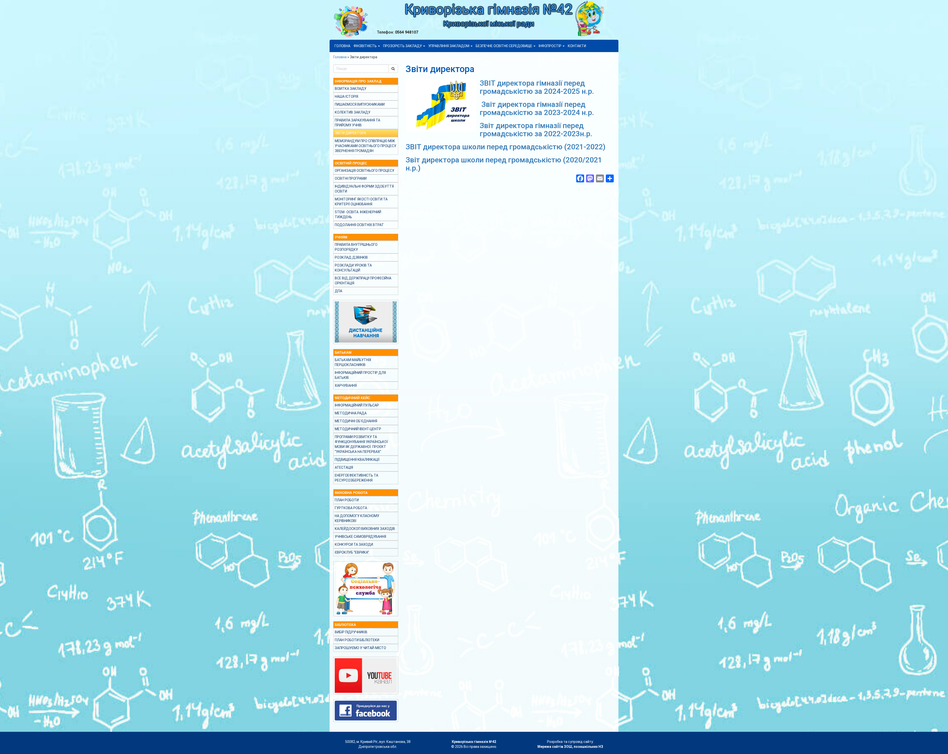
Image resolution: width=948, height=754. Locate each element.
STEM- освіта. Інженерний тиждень (358, 214)
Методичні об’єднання (356, 421)
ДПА (338, 291)
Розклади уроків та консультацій (353, 267)
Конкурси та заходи (354, 544)
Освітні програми (351, 178)
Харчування (346, 385)
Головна (342, 46)
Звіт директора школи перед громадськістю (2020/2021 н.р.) (504, 163)
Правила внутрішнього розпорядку (356, 247)
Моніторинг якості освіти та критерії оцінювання (361, 201)
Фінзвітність (365, 46)
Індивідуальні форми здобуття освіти (364, 188)
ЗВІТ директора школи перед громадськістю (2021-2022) (505, 146)
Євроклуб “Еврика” (352, 552)
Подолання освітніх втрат (359, 225)
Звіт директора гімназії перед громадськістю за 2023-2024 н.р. (537, 108)
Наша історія (346, 96)
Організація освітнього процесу (364, 171)
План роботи (347, 500)
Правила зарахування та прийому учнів (357, 122)
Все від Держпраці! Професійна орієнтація (363, 280)
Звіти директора (350, 133)
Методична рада (351, 413)
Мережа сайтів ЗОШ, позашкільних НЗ (570, 747)
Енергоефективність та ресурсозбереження (356, 477)
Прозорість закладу (403, 46)
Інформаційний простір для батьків (360, 375)
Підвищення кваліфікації (357, 460)
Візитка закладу (350, 89)
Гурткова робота (351, 508)
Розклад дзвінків (351, 257)
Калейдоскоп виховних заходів (365, 529)
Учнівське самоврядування (360, 537)
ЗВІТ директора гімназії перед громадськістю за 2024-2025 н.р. (537, 87)
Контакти (577, 46)
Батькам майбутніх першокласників (353, 362)
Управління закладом (449, 46)
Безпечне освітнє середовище (504, 46)
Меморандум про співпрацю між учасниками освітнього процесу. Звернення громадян (365, 146)
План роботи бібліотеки (357, 640)
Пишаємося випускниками (360, 104)
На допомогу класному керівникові (357, 518)
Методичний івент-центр (358, 429)
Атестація (344, 467)
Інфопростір (550, 46)
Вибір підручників (351, 632)
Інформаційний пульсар (357, 405)
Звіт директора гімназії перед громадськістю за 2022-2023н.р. (536, 129)
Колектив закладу (352, 112)
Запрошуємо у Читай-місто (360, 648)
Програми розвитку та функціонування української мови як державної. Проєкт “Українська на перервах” (361, 444)
